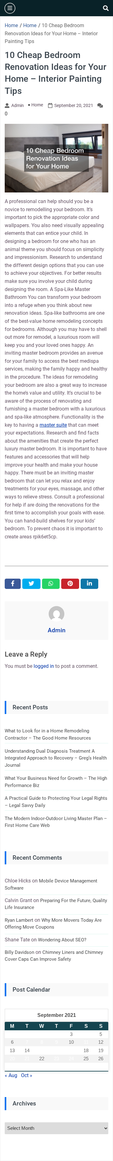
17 (71, 1050)
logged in (44, 666)
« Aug (11, 1075)
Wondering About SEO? (62, 940)
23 (56, 1058)
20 (12, 1058)
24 (71, 1058)
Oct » (26, 1075)
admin (17, 105)
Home (37, 104)
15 (41, 1050)
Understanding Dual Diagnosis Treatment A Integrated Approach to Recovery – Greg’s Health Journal (56, 758)
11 (86, 1042)
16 (56, 1050)
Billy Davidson (19, 952)
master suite (53, 425)
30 (56, 1067)
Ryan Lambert (19, 920)
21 (27, 1058)
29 (41, 1067)
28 (27, 1067)
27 (12, 1067)
